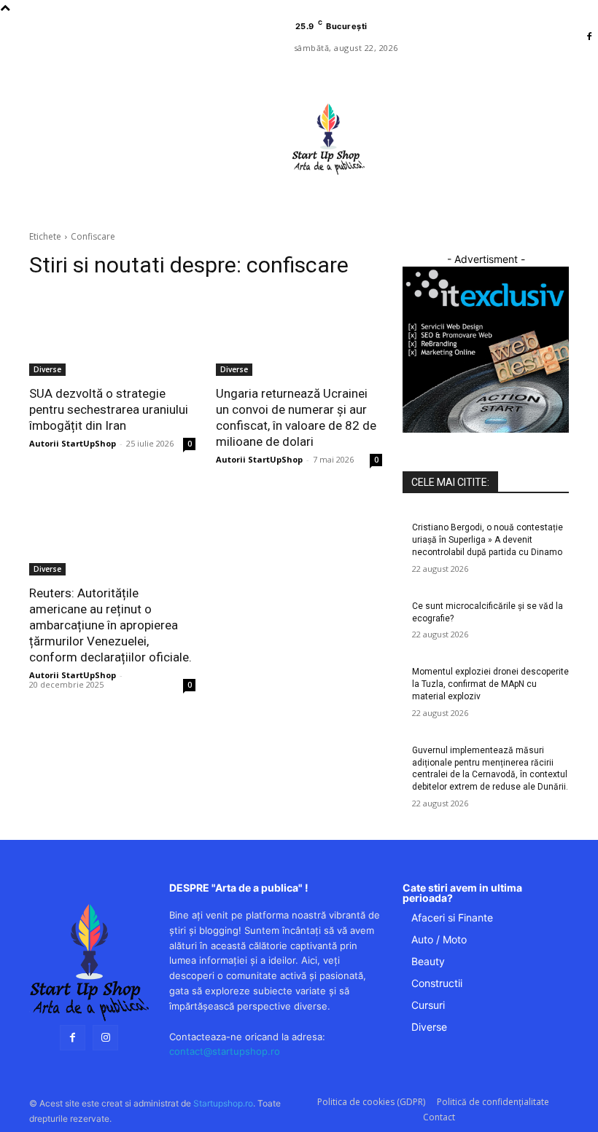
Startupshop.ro (223, 1103)
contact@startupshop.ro (224, 1051)
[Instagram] (105, 1037)
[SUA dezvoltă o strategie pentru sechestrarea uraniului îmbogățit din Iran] (112, 334)
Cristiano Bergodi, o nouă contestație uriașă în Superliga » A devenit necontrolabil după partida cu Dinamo (487, 539)
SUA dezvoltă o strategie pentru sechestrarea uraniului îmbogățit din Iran (108, 409)
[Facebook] (589, 37)
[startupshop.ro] (89, 962)
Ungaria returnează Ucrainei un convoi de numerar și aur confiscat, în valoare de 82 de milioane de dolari (296, 417)
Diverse (47, 369)
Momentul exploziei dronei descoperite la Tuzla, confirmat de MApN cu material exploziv (490, 684)
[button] (392, 209)
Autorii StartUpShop (72, 443)
